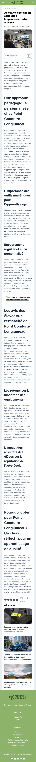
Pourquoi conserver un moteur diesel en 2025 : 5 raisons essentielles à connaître (16, 629)
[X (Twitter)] (15, 759)
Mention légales (18, 745)
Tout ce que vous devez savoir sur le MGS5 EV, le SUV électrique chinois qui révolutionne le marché (17, 657)
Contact (18, 732)
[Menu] (3, 2)
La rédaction (18, 735)
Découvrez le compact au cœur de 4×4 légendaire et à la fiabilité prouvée (17, 684)
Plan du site (18, 737)
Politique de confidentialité (18, 740)
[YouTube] (24, 759)
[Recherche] (33, 2)
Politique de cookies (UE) (18, 743)
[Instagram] (18, 759)
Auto (18, 720)
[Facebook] (12, 759)
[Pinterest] (21, 759)
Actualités (18, 717)
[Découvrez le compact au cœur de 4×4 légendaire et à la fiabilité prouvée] (18, 671)
